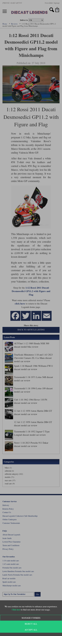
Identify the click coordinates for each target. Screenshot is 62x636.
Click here (16, 609)
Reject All (31, 623)
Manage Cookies (31, 617)
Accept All (31, 629)
